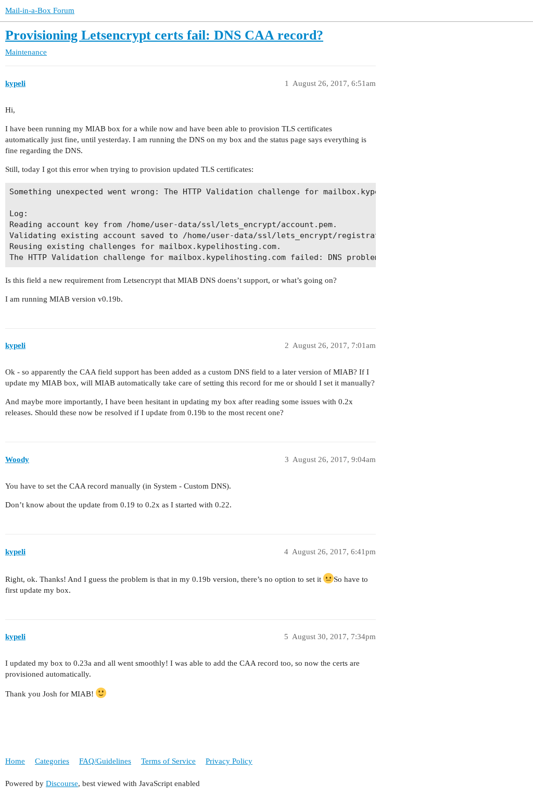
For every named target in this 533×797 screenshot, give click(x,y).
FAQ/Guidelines (105, 761)
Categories (52, 761)
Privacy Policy (229, 761)
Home (15, 761)
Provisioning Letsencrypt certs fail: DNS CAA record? (164, 35)
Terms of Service (168, 761)
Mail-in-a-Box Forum (39, 10)
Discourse (62, 783)
